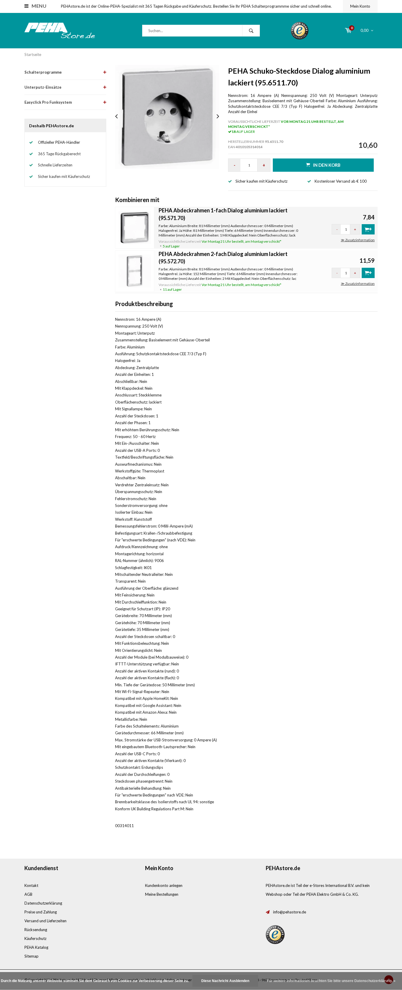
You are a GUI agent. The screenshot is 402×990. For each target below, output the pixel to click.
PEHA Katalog (36, 947)
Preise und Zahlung (40, 912)
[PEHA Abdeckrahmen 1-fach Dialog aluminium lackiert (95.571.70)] (134, 227)
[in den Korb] (368, 229)
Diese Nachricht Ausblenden (225, 981)
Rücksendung (35, 929)
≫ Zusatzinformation (358, 240)
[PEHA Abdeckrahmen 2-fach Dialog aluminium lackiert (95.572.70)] (134, 270)
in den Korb (326, 165)
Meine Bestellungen (161, 894)
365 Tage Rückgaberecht (59, 153)
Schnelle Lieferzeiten (55, 165)
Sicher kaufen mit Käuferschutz (64, 176)
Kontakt (31, 885)
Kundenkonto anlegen (163, 885)
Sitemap (31, 956)
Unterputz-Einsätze (43, 87)
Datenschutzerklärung (43, 903)
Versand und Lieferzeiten (45, 920)
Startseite (32, 54)
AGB (28, 894)
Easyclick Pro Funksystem (48, 102)
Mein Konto (360, 6)
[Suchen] (251, 31)
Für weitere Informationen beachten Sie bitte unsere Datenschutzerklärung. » (331, 981)
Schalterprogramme (43, 72)
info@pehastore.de (289, 912)
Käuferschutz (35, 938)
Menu (38, 6)
